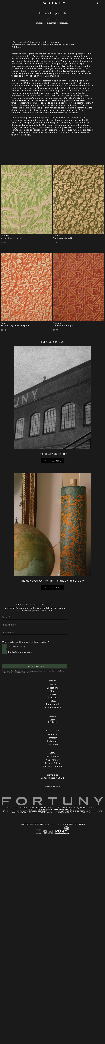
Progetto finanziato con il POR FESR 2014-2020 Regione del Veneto (52, 1033)
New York (57, 128)
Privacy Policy (60, 880)
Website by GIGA (52, 995)
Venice (43, 128)
